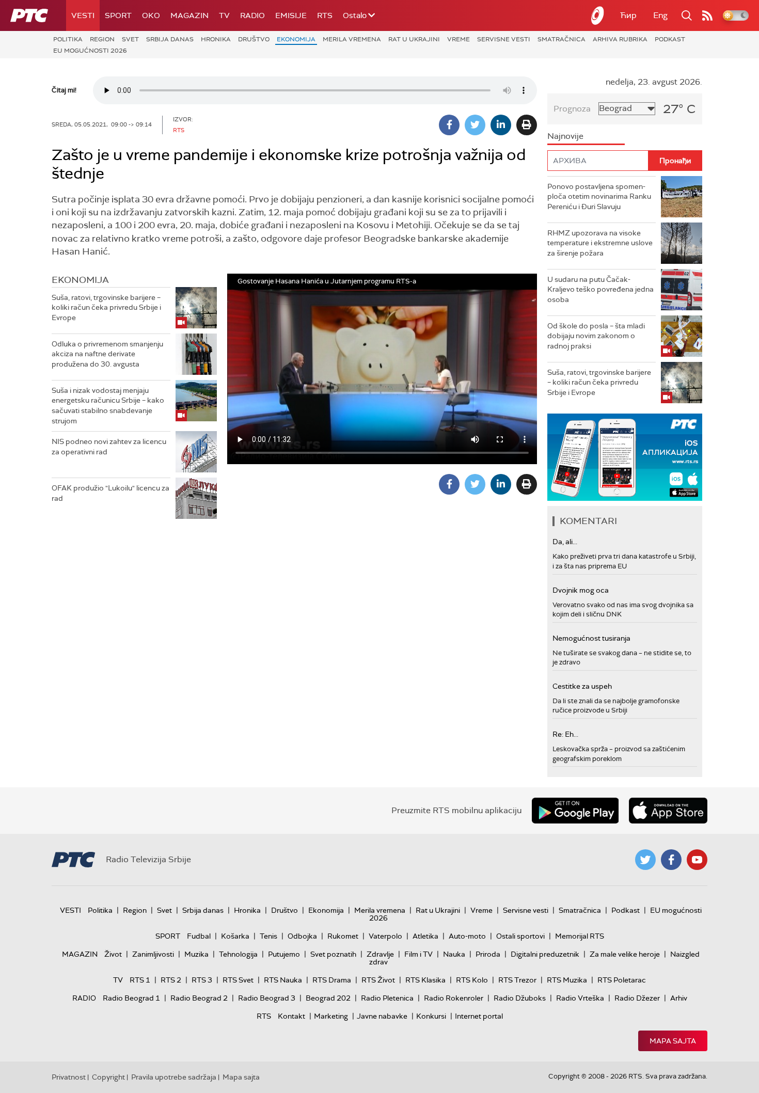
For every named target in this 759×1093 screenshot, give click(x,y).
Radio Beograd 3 (266, 998)
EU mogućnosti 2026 (90, 50)
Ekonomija (296, 39)
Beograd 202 (328, 998)
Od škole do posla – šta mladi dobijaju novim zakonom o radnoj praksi (596, 336)
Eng (660, 15)
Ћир (628, 15)
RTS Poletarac (621, 980)
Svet (130, 39)
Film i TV (418, 954)
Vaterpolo (385, 936)
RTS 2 (171, 980)
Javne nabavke (382, 1016)
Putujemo (284, 954)
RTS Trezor (517, 980)
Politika (68, 39)
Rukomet (342, 936)
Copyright (108, 1077)
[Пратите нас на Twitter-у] (645, 859)
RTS (325, 15)
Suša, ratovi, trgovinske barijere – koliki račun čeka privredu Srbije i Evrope (106, 307)
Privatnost (69, 1077)
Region (102, 39)
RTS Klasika (425, 980)
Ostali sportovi (520, 936)
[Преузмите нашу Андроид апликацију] (575, 810)
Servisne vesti (503, 39)
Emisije (291, 15)
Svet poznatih (333, 954)
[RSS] (707, 15)
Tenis (268, 936)
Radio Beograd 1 (131, 998)
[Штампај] (526, 125)
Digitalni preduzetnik (545, 954)
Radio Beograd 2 (199, 998)
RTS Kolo (472, 980)
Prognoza (572, 108)
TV (224, 15)
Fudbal (199, 936)
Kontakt (291, 1016)
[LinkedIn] (501, 125)
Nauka (454, 954)
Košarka (235, 936)
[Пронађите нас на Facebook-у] (671, 859)
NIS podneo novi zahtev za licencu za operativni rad (109, 446)
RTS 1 (140, 980)
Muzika (196, 954)
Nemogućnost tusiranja (591, 638)
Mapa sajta (673, 1041)
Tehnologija (238, 954)
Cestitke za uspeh (582, 686)
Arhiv (678, 998)
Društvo (254, 39)
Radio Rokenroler (453, 998)
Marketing (331, 1016)
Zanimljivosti (153, 954)
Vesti (82, 15)
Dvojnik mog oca (580, 590)
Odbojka (302, 936)
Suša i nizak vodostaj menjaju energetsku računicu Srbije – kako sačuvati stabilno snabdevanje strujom (108, 405)
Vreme (458, 39)
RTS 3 (202, 980)
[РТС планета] (597, 15)
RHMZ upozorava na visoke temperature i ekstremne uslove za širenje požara (600, 243)
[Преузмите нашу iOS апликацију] (668, 810)
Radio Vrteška (580, 998)
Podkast (670, 39)
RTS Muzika (567, 980)
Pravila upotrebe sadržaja (173, 1077)
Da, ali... (564, 541)
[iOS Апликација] (624, 457)
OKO (151, 15)
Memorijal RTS (579, 936)
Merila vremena (352, 39)
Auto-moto (467, 936)
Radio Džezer (637, 998)
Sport (118, 15)
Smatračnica (561, 39)
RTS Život (378, 980)
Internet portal (479, 1016)
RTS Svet (238, 980)
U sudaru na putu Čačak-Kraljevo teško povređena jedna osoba (600, 289)
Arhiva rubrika (620, 39)
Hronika (216, 39)
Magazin (189, 15)
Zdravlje (380, 954)
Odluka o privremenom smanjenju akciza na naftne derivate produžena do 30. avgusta (107, 354)
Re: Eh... (565, 734)
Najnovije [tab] (565, 136)
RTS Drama (331, 980)
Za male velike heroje (625, 954)
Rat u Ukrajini (414, 39)
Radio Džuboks (520, 998)
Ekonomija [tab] (80, 280)
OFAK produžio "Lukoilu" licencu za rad (110, 493)
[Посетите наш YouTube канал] (697, 859)
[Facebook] (449, 125)
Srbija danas (170, 39)
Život (113, 954)
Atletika (425, 936)
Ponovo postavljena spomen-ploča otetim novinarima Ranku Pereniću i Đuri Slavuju (599, 196)
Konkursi (431, 1016)
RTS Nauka (283, 980)
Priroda (488, 954)
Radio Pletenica (387, 998)
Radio (252, 15)
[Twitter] (475, 125)
